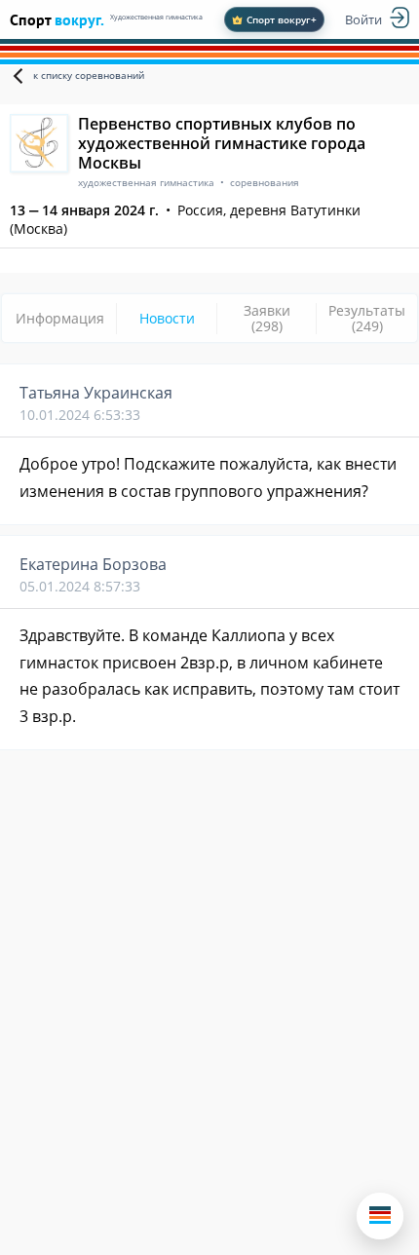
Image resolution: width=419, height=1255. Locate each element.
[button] (380, 1216)
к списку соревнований (88, 75)
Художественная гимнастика (156, 17)
